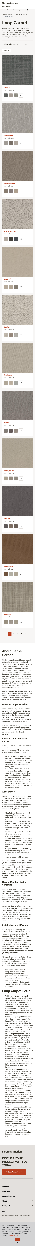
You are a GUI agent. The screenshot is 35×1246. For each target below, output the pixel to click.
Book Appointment (15, 1172)
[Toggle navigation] (31, 6)
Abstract (7, 88)
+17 (21, 191)
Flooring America (7, 14)
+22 (21, 574)
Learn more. (14, 1236)
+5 (20, 95)
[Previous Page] (6, 634)
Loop (5, 50)
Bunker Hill (8, 614)
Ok (17, 1239)
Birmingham (8, 375)
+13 (21, 239)
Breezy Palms (9, 471)
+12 (21, 287)
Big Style (7, 327)
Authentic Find (9, 183)
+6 (20, 143)
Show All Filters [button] (10, 44)
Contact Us (6, 1206)
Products (5, 1187)
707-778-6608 (6, 6)
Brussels (7, 518)
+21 (21, 382)
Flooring (17, 14)
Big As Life (7, 279)
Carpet (25, 14)
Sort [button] (26, 44)
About (4, 1201)
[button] (8, 50)
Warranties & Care (9, 1196)
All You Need (8, 135)
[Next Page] (29, 634)
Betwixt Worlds (9, 231)
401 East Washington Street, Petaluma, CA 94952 (16, 1215)
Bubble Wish (8, 566)
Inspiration (6, 1191)
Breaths (7, 423)
